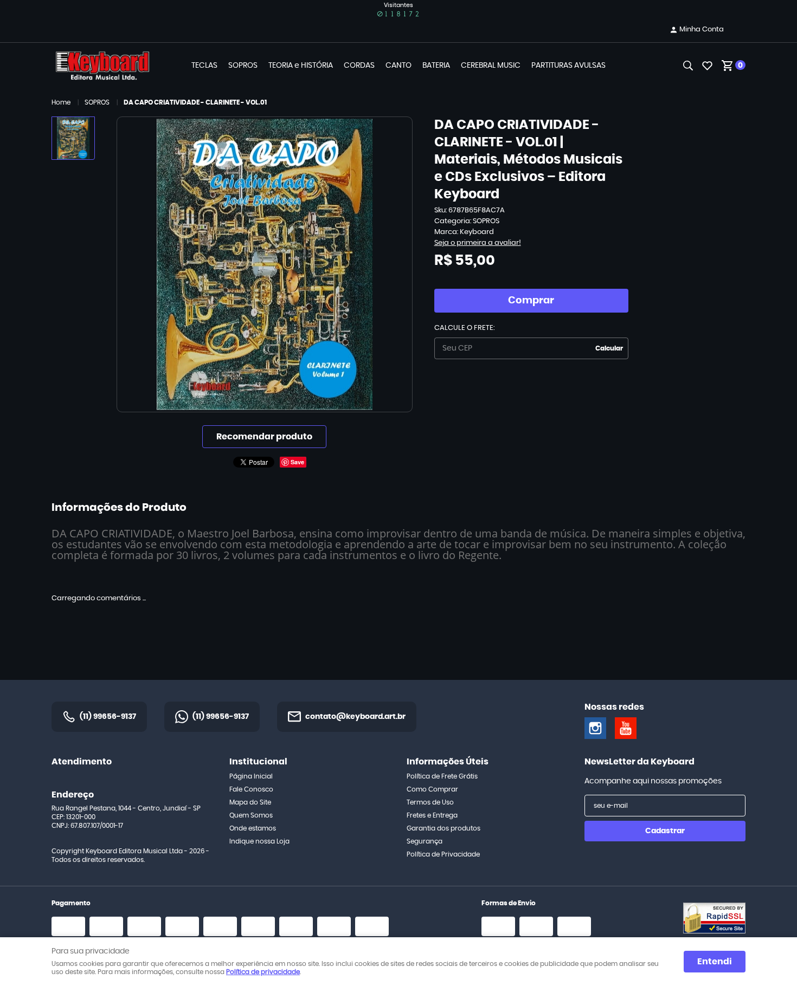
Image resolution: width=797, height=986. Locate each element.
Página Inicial (251, 776)
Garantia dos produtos (443, 828)
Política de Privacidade (443, 854)
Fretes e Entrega (432, 815)
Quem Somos (251, 815)
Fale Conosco (251, 789)
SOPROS (243, 65)
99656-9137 (108, 717)
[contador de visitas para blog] (398, 14)
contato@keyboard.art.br (355, 717)
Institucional (258, 761)
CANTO (398, 65)
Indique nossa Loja (259, 841)
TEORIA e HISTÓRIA (300, 65)
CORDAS (359, 65)
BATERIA (436, 65)
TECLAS (204, 65)
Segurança (424, 841)
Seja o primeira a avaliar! (477, 242)
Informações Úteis (448, 761)
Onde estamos (252, 828)
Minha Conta (701, 29)
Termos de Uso (430, 802)
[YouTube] (626, 728)
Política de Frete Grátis (442, 776)
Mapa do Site (250, 802)
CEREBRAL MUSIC (490, 65)
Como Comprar (432, 789)
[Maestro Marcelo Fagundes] (595, 728)
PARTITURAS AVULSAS (568, 65)
